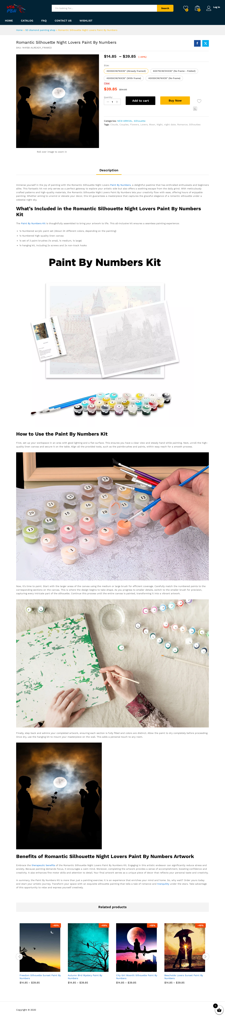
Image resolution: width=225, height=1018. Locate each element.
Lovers (144, 124)
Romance (182, 124)
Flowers (134, 124)
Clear (107, 83)
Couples (123, 124)
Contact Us (63, 20)
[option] (40, 956)
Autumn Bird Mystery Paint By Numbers (85, 977)
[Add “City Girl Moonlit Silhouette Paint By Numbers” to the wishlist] (140, 968)
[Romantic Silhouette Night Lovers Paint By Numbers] (197, 43)
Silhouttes (194, 124)
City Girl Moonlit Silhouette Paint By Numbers (136, 977)
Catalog (27, 20)
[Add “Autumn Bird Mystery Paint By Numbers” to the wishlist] (91, 968)
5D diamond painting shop (40, 30)
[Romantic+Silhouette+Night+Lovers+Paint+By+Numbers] (205, 43)
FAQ (44, 20)
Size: (106, 65)
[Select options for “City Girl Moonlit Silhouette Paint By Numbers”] (124, 968)
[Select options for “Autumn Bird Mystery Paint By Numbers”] (76, 968)
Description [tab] (108, 170)
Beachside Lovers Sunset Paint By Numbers (183, 977)
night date (170, 124)
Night (160, 124)
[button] (126, 71)
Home (9, 20)
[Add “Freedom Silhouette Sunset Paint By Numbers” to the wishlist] (43, 968)
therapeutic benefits (43, 865)
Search (165, 8)
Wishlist (86, 20)
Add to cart (140, 100)
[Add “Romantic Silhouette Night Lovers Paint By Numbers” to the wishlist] (199, 101)
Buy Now (175, 100)
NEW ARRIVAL (124, 121)
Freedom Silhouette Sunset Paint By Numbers (40, 977)
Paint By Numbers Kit (33, 223)
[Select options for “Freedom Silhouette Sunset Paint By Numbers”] (28, 968)
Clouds (114, 124)
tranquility (163, 883)
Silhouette (139, 121)
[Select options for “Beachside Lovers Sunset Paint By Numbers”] (173, 968)
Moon (152, 124)
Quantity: (108, 97)
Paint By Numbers (120, 185)
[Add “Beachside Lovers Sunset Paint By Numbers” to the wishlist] (188, 968)
